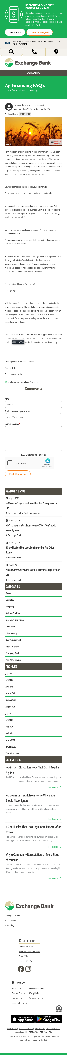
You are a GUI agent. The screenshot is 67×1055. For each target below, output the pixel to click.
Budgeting (10, 606)
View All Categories (13, 659)
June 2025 (9, 719)
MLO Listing (9, 925)
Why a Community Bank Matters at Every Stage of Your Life (33, 573)
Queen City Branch (19, 1002)
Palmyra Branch (18, 993)
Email (17, 411)
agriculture (24, 381)
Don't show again (39, 32)
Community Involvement (15, 619)
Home (7, 90)
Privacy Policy (12, 1028)
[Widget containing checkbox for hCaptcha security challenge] (29, 463)
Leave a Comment (12, 423)
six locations (47, 342)
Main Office (16, 988)
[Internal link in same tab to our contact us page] (34, 52)
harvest (36, 381)
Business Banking (13, 613)
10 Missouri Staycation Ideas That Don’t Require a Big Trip (33, 506)
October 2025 (11, 699)
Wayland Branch (36, 998)
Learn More (15, 32)
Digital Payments (12, 646)
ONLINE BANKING (33, 72)
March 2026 (10, 693)
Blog (13, 90)
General (9, 593)
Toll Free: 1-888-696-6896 (29, 951)
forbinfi (44, 1040)
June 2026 (9, 679)
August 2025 (10, 706)
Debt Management (13, 639)
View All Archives (12, 753)
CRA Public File (46, 1032)
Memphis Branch (36, 993)
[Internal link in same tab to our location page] (56, 52)
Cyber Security (11, 633)
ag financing (13, 381)
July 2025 (9, 713)
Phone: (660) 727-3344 (28, 960)
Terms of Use (40, 1028)
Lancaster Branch (19, 998)
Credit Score (10, 626)
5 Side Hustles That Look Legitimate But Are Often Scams (33, 551)
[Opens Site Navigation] (58, 64)
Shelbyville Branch (36, 988)
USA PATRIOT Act (32, 1032)
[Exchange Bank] (28, 62)
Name (7, 398)
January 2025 (11, 746)
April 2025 (9, 733)
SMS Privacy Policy (26, 1028)
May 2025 (9, 726)
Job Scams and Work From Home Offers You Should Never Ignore (33, 529)
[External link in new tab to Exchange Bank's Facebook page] (21, 969)
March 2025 (10, 740)
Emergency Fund (12, 653)
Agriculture (25, 114)
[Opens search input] (11, 52)
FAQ (30, 381)
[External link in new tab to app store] (23, 1019)
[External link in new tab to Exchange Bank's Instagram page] (29, 969)
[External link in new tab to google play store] (48, 1019)
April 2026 (9, 686)
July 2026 (9, 673)
